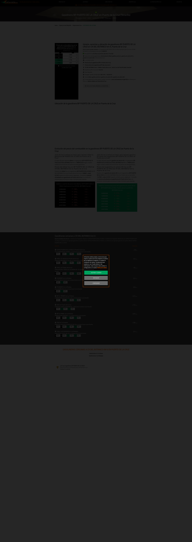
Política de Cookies (102, 268)
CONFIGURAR (96, 283)
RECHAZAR (96, 278)
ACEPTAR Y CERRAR (96, 273)
